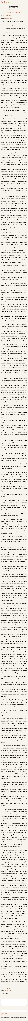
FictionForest (7, 2)
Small (13, 12)
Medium (16, 12)
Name (2, 1008)
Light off (8, 12)
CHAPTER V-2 (9, 15)
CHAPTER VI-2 (8, 18)
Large (20, 12)
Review (2, 996)
